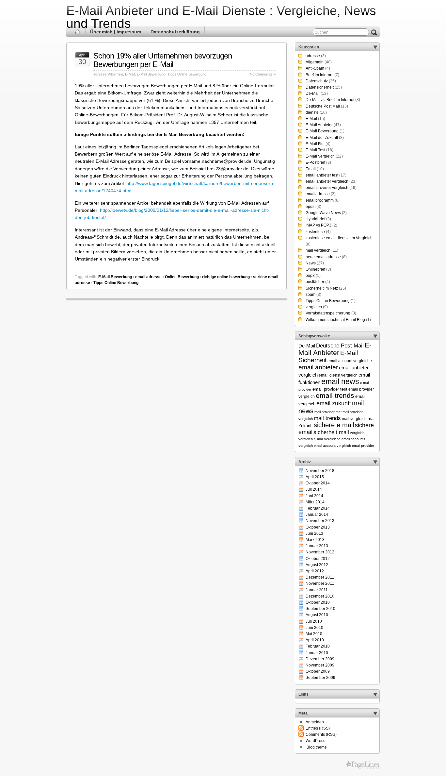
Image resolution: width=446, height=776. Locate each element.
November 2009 (320, 665)
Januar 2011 (317, 590)
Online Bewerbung (182, 277)
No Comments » (263, 74)
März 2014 (315, 502)
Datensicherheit (320, 87)
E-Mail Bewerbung (151, 74)
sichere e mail (334, 425)
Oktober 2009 (318, 671)
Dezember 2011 (320, 577)
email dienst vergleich (338, 375)
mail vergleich (318, 250)
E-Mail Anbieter (319, 125)
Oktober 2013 (318, 527)
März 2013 (315, 539)
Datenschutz (317, 81)
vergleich (314, 307)
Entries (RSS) (318, 728)
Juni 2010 (314, 627)
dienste (312, 112)
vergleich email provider (355, 445)
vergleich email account (317, 445)
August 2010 (317, 615)
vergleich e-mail (310, 439)
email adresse (148, 277)
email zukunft (333, 403)
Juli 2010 (314, 621)
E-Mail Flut (315, 144)
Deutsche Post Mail (323, 106)
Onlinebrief (315, 269)
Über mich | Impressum (115, 31)
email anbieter (318, 367)
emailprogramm (320, 200)
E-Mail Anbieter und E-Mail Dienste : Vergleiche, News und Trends (221, 17)
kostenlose (315, 231)
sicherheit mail (331, 432)
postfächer (315, 281)
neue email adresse (323, 257)
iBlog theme (316, 747)
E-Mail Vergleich (320, 156)
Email (311, 169)
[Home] (78, 31)
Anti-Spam (315, 68)
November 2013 (320, 520)
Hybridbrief (315, 219)
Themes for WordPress (362, 765)
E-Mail (130, 74)
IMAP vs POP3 (318, 225)
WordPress (315, 740)
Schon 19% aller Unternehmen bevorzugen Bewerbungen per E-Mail (162, 60)
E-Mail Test (315, 150)
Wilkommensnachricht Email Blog (335, 319)
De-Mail (313, 93)
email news (340, 381)
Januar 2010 (317, 652)
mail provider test (328, 412)
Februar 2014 (318, 508)
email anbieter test (322, 175)
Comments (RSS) (321, 734)
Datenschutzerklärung (175, 31)
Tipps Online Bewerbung (186, 74)
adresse (99, 74)
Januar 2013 (317, 546)
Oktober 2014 (318, 483)
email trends (335, 395)
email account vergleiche (349, 361)
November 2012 (320, 552)
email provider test (329, 389)
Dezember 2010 (320, 596)
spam (310, 294)
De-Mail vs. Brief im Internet (330, 99)
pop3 (310, 275)
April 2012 (315, 571)
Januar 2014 (317, 514)
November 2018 (320, 470)
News (311, 263)
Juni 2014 (314, 496)
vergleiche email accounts (344, 439)
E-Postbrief (315, 162)
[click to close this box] (375, 47)
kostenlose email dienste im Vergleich (339, 238)
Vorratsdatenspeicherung (328, 313)
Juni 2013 (314, 533)
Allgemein (115, 74)
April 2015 (315, 477)
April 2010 (315, 640)
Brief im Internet (319, 75)
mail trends (327, 418)
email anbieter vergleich (327, 181)
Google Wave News (323, 213)
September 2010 (320, 608)
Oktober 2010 (318, 602)
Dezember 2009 (320, 659)
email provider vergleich (327, 187)
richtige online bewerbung (226, 277)
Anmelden (315, 722)
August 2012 (317, 565)
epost (310, 206)
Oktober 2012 (318, 558)
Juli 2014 (314, 489)
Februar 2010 (318, 646)
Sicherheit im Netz (322, 288)
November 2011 (320, 583)
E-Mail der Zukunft (322, 137)
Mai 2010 (314, 634)
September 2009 (320, 677)
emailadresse (318, 194)
